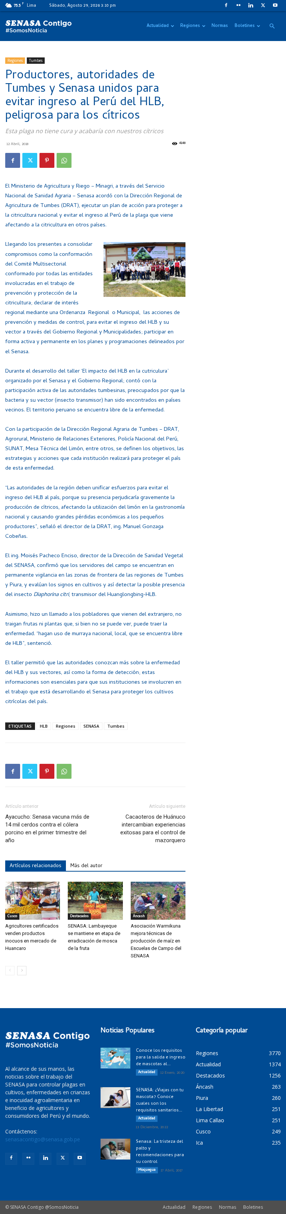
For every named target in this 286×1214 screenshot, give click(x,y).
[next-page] (21, 970)
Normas (220, 26)
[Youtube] (275, 5)
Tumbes (35, 60)
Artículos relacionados (35, 866)
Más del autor (86, 866)
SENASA (91, 726)
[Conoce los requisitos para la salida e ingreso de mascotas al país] (115, 1058)
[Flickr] (238, 5)
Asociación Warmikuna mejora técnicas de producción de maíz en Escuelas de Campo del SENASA (156, 941)
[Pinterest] (46, 160)
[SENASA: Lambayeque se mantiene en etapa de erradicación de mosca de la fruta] (95, 900)
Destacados (79, 916)
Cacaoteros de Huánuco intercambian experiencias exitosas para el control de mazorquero (152, 828)
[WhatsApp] (64, 160)
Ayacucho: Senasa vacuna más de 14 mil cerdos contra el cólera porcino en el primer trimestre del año (47, 828)
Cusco (12, 916)
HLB (44, 726)
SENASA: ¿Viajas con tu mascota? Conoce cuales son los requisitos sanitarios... (160, 1100)
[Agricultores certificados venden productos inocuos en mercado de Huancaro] (32, 900)
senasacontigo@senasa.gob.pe (42, 1139)
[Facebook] (226, 5)
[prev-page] (10, 970)
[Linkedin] (250, 5)
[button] (272, 26)
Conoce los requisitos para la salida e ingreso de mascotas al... (160, 1057)
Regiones (190, 26)
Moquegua (147, 1170)
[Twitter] (262, 5)
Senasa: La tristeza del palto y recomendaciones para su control (160, 1152)
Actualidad (158, 26)
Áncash (139, 916)
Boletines (245, 26)
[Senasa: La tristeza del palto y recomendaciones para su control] (115, 1149)
